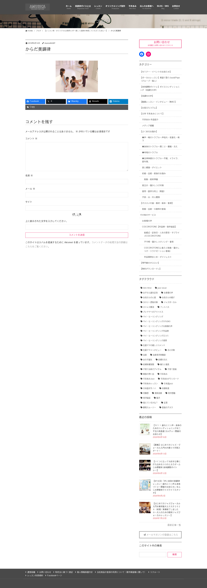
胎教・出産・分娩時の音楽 (154, 209)
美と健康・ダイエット (152, 168)
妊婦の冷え (162, 360)
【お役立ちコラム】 (149, 108)
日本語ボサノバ (149, 388)
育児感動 (171, 393)
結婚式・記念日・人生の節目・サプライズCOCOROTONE (162, 234)
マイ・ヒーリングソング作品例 (156, 331)
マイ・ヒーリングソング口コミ (156, 336)
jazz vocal (162, 288)
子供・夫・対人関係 (151, 197)
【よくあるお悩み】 (149, 132)
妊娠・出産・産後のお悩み (154, 174)
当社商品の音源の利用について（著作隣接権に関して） (121, 572)
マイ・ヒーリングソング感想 (155, 341)
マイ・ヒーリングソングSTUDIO (156, 321)
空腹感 (146, 393)
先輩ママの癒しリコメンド (154, 345)
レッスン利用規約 (35, 576)
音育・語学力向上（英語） (154, 191)
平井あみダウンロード (170, 379)
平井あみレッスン (150, 384)
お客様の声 (147, 221)
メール (30, 189)
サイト (28, 202)
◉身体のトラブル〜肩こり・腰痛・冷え (160, 147)
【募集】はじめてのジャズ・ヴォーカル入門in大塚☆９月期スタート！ (166, 448)
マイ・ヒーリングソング (153, 317)
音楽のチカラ (167, 408)
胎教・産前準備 (151, 179)
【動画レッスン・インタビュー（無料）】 (158, 102)
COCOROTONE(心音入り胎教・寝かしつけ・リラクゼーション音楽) (161, 249)
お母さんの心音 (149, 298)
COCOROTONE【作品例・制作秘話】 (159, 227)
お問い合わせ (45, 572)
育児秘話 (146, 398)
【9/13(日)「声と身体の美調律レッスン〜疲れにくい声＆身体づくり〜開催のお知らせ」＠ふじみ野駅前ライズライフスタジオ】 (166, 487)
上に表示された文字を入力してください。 (46, 221)
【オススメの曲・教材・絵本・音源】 (157, 203)
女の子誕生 (147, 360)
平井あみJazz (148, 379)
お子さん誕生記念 (150, 293)
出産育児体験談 (159, 355)
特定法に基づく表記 (64, 572)
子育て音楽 (172, 369)
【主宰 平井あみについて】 (152, 114)
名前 (29, 176)
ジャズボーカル (170, 302)
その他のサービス (148, 215)
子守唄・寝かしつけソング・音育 (159, 242)
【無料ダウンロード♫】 (150, 269)
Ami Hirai (147, 288)
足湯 (165, 403)
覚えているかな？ (150, 403)
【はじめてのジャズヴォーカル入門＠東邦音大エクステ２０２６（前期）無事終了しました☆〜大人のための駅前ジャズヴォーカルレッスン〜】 (166, 510)
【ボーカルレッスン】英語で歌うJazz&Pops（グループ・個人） (160, 79)
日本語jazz (168, 384)
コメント (31, 139)
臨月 (158, 398)
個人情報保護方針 (85, 572)
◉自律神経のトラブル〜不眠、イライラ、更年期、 (161, 160)
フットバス (164, 307)
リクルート (155, 572)
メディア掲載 (148, 126)
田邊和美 (165, 388)
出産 (145, 355)
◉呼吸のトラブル (150, 153)
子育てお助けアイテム (152, 369)
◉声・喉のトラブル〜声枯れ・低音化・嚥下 (161, 139)
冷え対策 (171, 350)
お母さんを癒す (168, 298)
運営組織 (31, 572)
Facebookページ (54, 576)
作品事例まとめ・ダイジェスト (158, 257)
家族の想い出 (148, 374)
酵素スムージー (149, 408)
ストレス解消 (148, 307)
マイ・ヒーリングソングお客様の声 (157, 326)
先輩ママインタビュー (152, 350)
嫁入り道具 (164, 365)
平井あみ (163, 374)
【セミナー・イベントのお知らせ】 (156, 72)
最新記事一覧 (174, 525)
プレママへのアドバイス (153, 312)
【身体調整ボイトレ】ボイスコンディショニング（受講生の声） (160, 88)
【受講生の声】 (147, 96)
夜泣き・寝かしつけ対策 (153, 186)
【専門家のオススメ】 (150, 263)
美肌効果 (158, 393)
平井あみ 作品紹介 (150, 120)
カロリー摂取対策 (150, 302)
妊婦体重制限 (148, 365)
